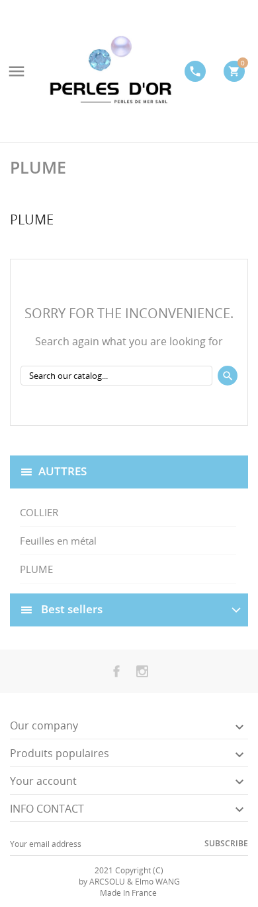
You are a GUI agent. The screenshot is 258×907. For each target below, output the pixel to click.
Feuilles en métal (58, 540)
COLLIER (39, 512)
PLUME (36, 569)
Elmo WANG (157, 881)
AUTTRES (62, 471)
